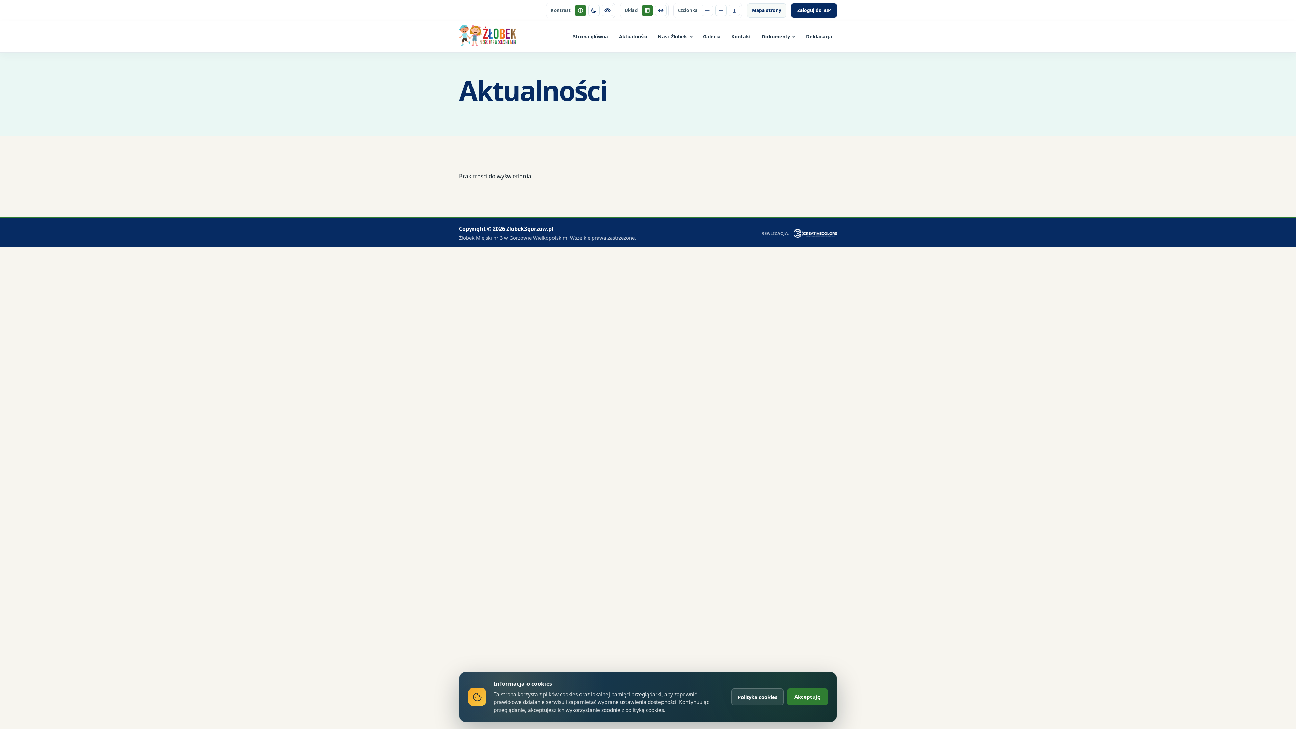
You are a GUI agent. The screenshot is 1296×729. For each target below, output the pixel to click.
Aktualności (633, 36)
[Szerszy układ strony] (661, 10)
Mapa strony (766, 10)
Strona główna (590, 36)
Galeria (712, 36)
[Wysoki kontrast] (607, 10)
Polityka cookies (757, 697)
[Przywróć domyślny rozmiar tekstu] (734, 10)
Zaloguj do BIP (814, 10)
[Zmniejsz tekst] (707, 10)
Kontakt (741, 36)
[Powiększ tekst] (721, 10)
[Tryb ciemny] (594, 10)
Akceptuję (807, 696)
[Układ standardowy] (647, 10)
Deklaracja (819, 36)
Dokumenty (776, 36)
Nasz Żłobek (672, 36)
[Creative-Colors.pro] (815, 233)
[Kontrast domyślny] (580, 10)
